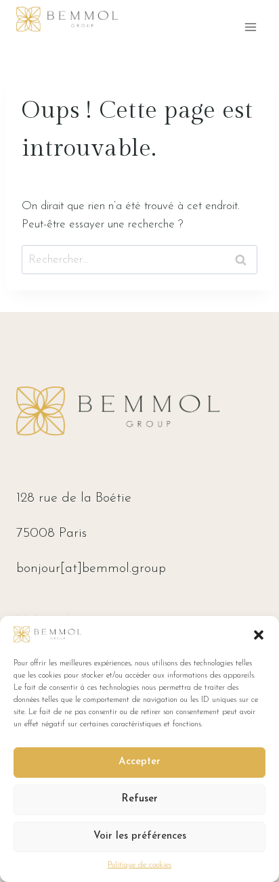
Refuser (139, 799)
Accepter (139, 762)
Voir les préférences (139, 836)
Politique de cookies (139, 865)
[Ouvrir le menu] (250, 26)
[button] (258, 635)
